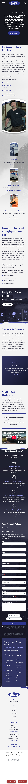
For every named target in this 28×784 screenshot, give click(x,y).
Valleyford (18, 664)
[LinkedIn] (19, 746)
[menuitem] (8, 756)
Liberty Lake (9, 670)
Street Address (6, 563)
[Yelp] (17, 746)
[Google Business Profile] (8, 746)
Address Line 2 (5, 569)
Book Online (14, 33)
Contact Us (14, 719)
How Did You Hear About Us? (9, 596)
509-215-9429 (14, 701)
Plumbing (14, 716)
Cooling (14, 710)
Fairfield (8, 668)
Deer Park (8, 665)
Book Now (7, 304)
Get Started (13, 165)
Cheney (7, 662)
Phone (4, 558)
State (3, 580)
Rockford (8, 678)
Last (3, 547)
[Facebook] (11, 746)
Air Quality (14, 713)
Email (3, 552)
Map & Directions (14, 731)
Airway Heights (9, 660)
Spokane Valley (19, 662)
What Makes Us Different (13, 190)
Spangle (8, 681)
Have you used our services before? (10, 613)
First (3, 541)
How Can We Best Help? (7, 602)
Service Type (5, 591)
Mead (7, 673)
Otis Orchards (9, 675)
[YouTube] (14, 746)
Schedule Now (11, 781)
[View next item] (17, 382)
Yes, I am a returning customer (14, 618)
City (3, 574)
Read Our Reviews (13, 218)
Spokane (18, 659)
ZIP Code (4, 585)
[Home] (14, 3)
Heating (14, 708)
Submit (14, 623)
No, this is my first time (14, 615)
